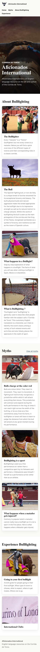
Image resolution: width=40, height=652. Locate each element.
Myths (10, 10)
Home (4, 10)
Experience (6, 13)
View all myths (32, 351)
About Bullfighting (22, 10)
